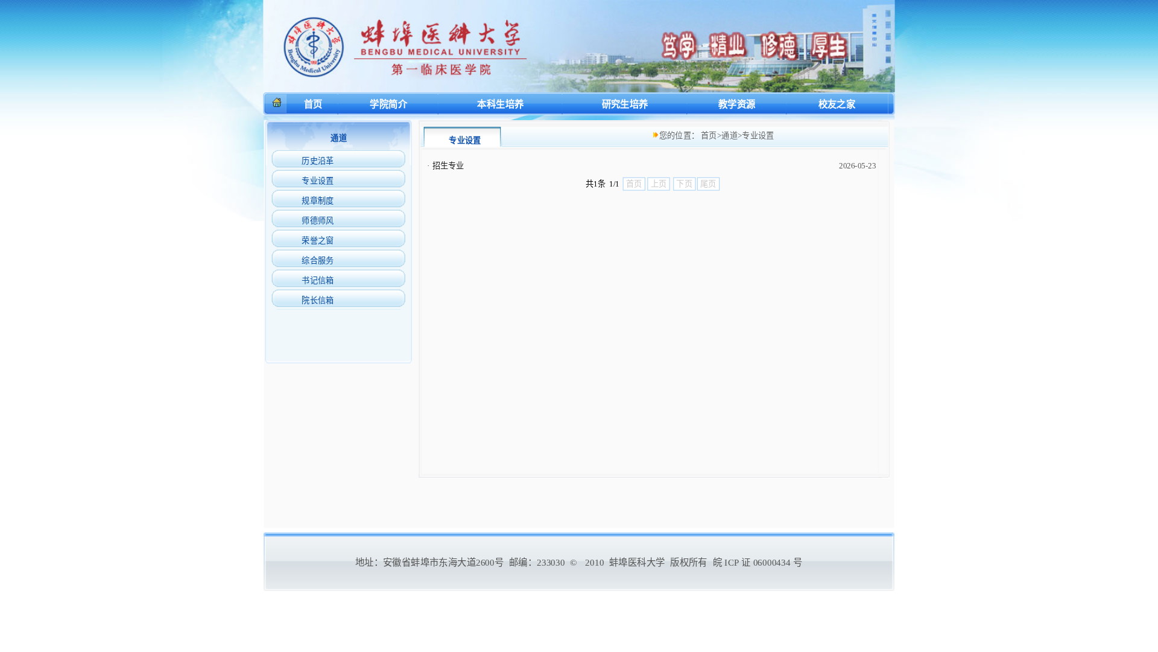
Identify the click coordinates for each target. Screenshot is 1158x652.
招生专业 (448, 165)
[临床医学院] (578, 89)
